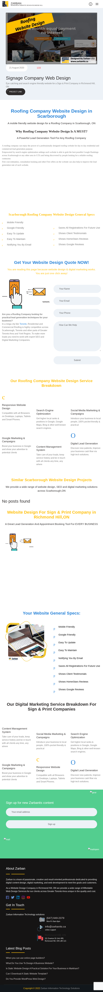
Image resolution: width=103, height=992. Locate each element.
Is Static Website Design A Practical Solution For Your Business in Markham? (42, 968)
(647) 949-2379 (55, 918)
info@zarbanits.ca (55, 926)
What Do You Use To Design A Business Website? (30, 963)
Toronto (23, 324)
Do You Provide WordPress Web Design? (26, 979)
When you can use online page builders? (25, 958)
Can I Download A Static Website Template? (27, 974)
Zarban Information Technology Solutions (60, 988)
